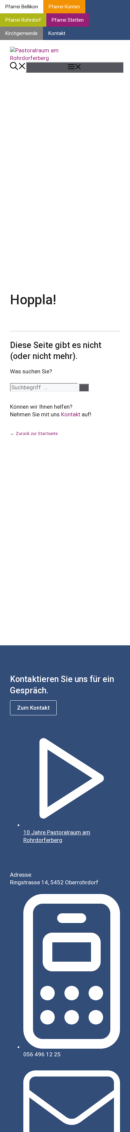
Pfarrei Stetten (68, 20)
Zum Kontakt (33, 707)
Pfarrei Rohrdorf (23, 20)
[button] (18, 67)
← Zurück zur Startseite (34, 433)
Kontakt (56, 33)
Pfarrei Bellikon (21, 7)
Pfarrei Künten (64, 7)
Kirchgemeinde (21, 33)
